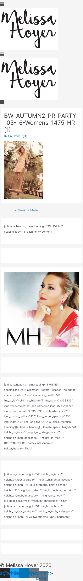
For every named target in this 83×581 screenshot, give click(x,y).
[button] (41, 4)
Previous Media (26, 210)
